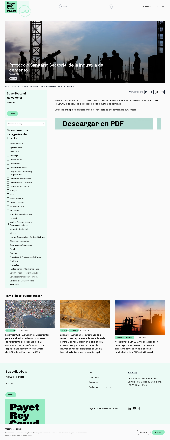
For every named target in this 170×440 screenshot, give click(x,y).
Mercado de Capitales (20, 229)
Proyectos (14, 265)
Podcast (14, 253)
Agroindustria (16, 147)
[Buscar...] (110, 7)
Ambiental (14, 151)
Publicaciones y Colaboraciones (24, 269)
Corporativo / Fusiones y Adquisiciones (21, 173)
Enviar (12, 113)
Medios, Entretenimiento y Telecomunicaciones (21, 223)
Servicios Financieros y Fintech (24, 276)
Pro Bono (14, 261)
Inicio (91, 372)
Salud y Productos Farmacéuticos (25, 273)
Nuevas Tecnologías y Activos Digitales (27, 237)
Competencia (16, 159)
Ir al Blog (132, 372)
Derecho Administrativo (20, 178)
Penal (12, 249)
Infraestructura (17, 206)
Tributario (14, 284)
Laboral (13, 79)
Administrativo (16, 143)
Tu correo (11, 102)
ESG (12, 194)
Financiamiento (17, 198)
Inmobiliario (15, 210)
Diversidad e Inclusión (19, 186)
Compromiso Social (18, 167)
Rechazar (143, 432)
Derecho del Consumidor (21, 182)
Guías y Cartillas (17, 202)
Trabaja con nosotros (100, 387)
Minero (13, 233)
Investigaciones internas (21, 214)
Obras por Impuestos (19, 241)
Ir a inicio (147, 6)
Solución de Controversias (22, 280)
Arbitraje (14, 155)
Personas (93, 382)
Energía (13, 190)
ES (158, 6)
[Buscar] (42, 124)
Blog (7, 86)
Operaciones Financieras (21, 245)
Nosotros (94, 377)
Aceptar (158, 432)
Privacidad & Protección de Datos (25, 257)
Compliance (15, 163)
